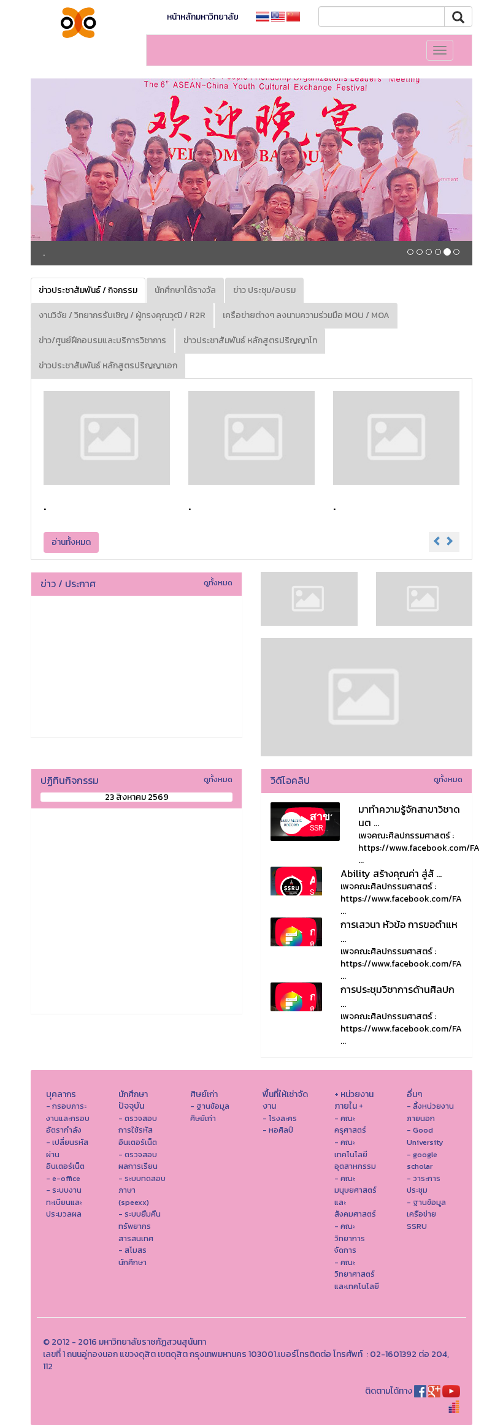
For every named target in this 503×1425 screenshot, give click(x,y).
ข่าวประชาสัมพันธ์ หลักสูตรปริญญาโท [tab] (250, 340)
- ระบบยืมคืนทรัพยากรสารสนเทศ (139, 1226)
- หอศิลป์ (278, 1130)
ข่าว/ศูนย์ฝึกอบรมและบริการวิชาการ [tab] (102, 340)
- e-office (63, 1178)
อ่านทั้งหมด (71, 542)
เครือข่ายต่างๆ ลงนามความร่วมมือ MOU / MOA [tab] (306, 315)
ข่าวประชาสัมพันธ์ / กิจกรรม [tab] (88, 290)
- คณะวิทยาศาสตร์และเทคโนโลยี (356, 1274)
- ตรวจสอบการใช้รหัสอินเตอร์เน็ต (137, 1130)
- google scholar (422, 1160)
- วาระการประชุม (423, 1184)
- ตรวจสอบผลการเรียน (138, 1160)
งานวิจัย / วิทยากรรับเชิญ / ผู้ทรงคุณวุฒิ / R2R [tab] (122, 315)
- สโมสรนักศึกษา (132, 1256)
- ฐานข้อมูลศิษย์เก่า (209, 1112)
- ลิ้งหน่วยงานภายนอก (430, 1112)
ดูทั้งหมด (218, 582)
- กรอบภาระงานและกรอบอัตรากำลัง (68, 1118)
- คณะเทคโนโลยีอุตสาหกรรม (355, 1154)
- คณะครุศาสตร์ (350, 1124)
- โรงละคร (280, 1118)
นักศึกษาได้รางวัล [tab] (185, 290)
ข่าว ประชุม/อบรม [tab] (264, 290)
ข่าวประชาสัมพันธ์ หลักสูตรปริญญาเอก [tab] (108, 365)
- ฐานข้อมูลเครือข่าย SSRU (426, 1214)
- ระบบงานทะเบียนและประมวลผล (64, 1202)
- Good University (425, 1136)
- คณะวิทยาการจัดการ (349, 1238)
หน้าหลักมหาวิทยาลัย (203, 16)
